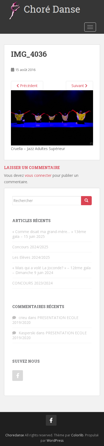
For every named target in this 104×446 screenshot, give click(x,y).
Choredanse (14, 435)
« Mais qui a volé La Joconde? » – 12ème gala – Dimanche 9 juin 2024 (51, 270)
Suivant (78, 85)
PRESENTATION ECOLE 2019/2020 (45, 320)
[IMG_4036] (52, 117)
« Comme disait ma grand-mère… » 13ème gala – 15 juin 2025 (49, 234)
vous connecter (38, 175)
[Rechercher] (86, 200)
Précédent (28, 85)
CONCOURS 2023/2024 (32, 283)
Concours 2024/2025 (30, 246)
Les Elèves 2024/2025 (31, 257)
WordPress (55, 440)
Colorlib (77, 435)
